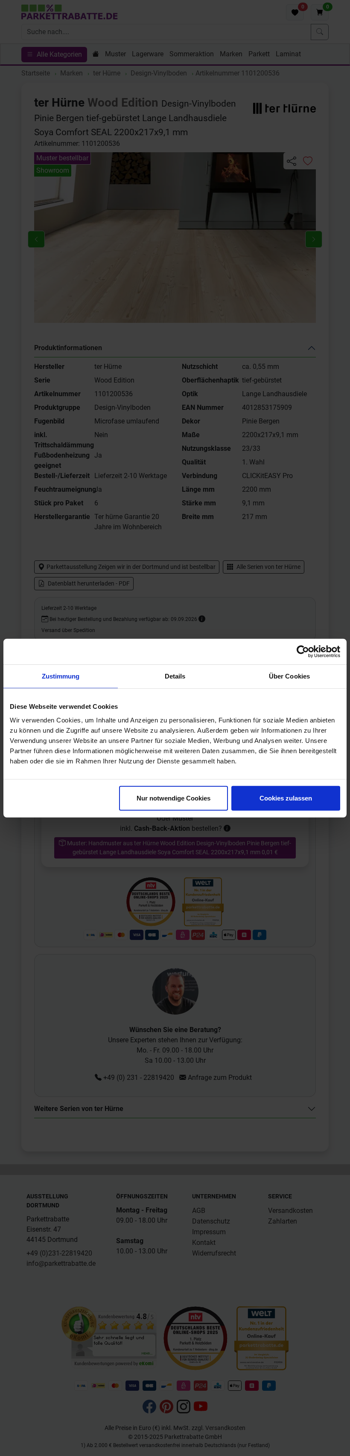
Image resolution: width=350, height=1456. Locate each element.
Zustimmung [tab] (61, 676)
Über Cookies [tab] (289, 676)
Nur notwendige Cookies (173, 797)
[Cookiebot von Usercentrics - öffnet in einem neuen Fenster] (302, 651)
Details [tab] (175, 676)
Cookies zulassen (286, 797)
